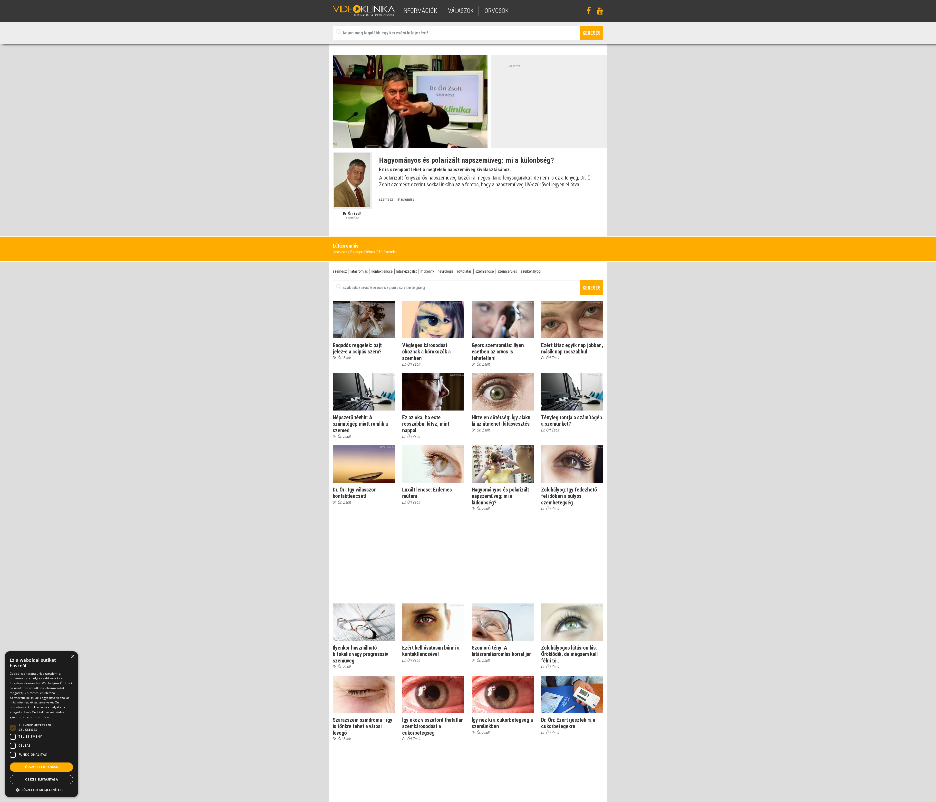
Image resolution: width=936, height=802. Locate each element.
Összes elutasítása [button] (41, 779)
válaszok (461, 10)
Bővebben (41, 717)
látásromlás (405, 199)
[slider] (410, 144)
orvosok (496, 10)
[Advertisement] (549, 102)
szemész (386, 199)
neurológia (445, 271)
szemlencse (484, 271)
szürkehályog (531, 271)
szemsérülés (507, 271)
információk (419, 10)
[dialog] (41, 724)
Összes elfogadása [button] (41, 767)
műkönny (427, 271)
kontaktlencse (382, 271)
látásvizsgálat (406, 271)
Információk (340, 252)
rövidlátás (464, 271)
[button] (41, 789)
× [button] (72, 656)
